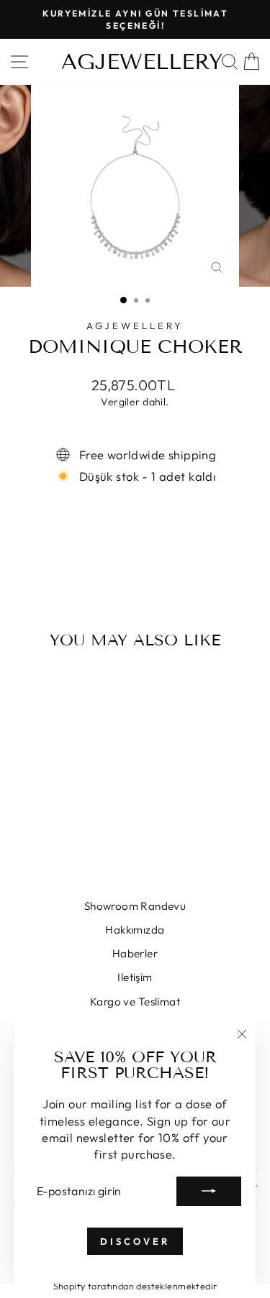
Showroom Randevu (135, 906)
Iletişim (134, 977)
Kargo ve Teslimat (135, 1001)
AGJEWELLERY (141, 62)
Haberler (135, 953)
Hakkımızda (134, 929)
